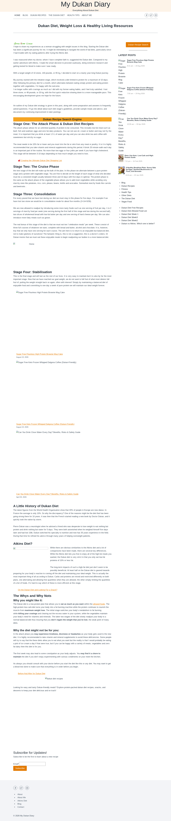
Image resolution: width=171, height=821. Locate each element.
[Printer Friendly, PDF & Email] (23, 43)
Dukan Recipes (38, 15)
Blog (25, 15)
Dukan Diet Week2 (129, 220)
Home (17, 15)
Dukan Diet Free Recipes (132, 208)
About (19, 794)
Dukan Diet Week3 (129, 217)
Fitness (124, 189)
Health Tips (73, 15)
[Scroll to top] (165, 817)
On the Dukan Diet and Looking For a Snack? (37, 590)
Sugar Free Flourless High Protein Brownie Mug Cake (39, 354)
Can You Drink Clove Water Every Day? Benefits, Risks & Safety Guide (47, 494)
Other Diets (126, 195)
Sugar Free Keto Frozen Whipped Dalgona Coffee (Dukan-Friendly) (45, 424)
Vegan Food (126, 202)
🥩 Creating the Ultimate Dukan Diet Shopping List (40, 160)
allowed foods (99, 604)
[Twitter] (151, 15)
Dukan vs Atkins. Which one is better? (138, 223)
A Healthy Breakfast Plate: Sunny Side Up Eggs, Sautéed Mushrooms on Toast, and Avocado (141, 169)
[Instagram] (156, 15)
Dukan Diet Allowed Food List (134, 211)
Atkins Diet (22, 801)
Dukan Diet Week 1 (129, 214)
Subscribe (20, 768)
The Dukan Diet (57, 15)
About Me (87, 15)
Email (16, 764)
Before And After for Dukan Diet (31, 673)
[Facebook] (147, 15)
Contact (20, 807)
